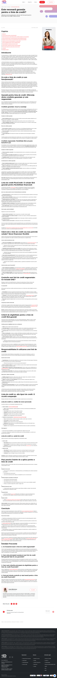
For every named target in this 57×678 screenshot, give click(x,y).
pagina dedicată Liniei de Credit (30, 579)
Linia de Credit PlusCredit (6, 523)
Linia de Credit (28, 445)
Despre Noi (35, 664)
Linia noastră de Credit (30, 295)
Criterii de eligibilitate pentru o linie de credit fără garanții (11, 42)
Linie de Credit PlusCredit (13, 406)
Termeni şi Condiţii (48, 658)
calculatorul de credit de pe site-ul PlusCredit (13, 499)
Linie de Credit (13, 187)
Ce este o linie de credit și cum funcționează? (9, 35)
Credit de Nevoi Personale (32, 242)
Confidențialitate (47, 662)
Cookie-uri (46, 660)
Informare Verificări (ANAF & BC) (50, 664)
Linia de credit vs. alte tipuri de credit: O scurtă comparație (11, 45)
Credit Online (24, 660)
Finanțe (35, 660)
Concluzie (4, 48)
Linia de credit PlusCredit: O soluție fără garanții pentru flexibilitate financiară (14, 38)
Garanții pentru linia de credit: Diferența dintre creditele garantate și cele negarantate (15, 36)
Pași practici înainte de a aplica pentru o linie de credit (11, 46)
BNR (45, 670)
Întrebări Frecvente (6, 49)
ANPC (46, 666)
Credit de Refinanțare (26, 273)
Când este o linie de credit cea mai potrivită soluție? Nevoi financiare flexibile (14, 39)
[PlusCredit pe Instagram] (12, 657)
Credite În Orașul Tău (37, 662)
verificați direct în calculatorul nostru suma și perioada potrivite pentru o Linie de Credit (19, 227)
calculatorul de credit (8, 74)
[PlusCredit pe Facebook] (10, 657)
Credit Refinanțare (25, 662)
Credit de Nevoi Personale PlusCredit (19, 417)
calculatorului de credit (33, 306)
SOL (45, 668)
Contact (35, 666)
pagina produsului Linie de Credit (21, 346)
